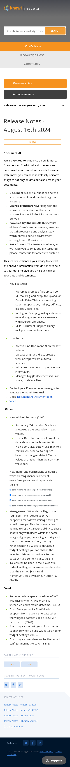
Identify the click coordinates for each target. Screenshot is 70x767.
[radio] (12, 664)
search (55, 30)
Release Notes (22, 83)
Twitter (6, 685)
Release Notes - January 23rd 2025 (21, 710)
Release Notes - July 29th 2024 (19, 715)
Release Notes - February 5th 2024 (21, 720)
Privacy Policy (46, 751)
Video (13, 401)
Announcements (23, 94)
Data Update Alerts (13, 726)
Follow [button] (32, 141)
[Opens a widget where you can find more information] (54, 760)
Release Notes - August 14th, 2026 (24, 105)
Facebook (13, 685)
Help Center (31, 8)
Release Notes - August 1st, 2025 (20, 704)
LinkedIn (20, 685)
